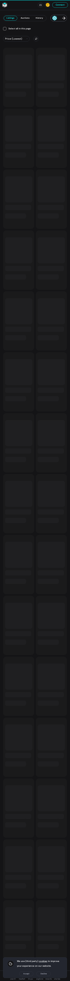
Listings (10, 18)
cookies (43, 961)
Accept (26, 974)
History (39, 18)
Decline (44, 974)
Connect (60, 4)
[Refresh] (36, 38)
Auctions (25, 18)
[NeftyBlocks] (4, 4)
